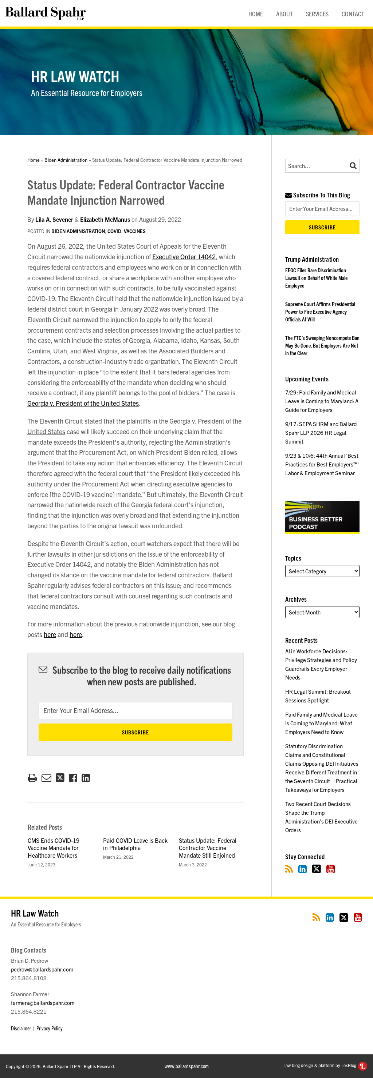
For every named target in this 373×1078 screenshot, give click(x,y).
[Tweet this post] (60, 778)
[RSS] (289, 868)
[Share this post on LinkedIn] (86, 778)
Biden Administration (65, 160)
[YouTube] (330, 868)
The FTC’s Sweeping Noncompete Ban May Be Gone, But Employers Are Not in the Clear (322, 345)
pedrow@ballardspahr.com (42, 969)
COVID (114, 231)
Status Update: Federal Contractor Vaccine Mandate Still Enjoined (207, 848)
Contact (353, 13)
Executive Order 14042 (184, 256)
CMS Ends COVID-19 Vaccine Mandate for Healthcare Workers (53, 848)
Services (317, 13)
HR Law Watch (75, 75)
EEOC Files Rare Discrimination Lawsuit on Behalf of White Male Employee (316, 278)
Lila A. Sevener (54, 219)
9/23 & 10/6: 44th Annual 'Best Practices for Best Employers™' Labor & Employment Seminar (322, 464)
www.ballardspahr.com (187, 1065)
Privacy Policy (49, 1028)
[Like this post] (73, 778)
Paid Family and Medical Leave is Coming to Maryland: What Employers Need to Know (321, 723)
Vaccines (135, 231)
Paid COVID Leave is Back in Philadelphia (135, 844)
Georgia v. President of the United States (83, 403)
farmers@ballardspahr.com (42, 1002)
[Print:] (32, 777)
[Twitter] (316, 868)
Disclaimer (21, 1028)
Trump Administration (312, 259)
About (284, 13)
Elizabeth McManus (105, 219)
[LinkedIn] (302, 868)
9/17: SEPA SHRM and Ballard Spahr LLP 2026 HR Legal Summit (321, 432)
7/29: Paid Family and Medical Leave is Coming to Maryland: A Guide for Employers (321, 401)
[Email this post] (46, 778)
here (50, 634)
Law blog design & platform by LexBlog (320, 1065)
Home (255, 13)
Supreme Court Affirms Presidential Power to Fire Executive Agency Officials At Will (320, 311)
